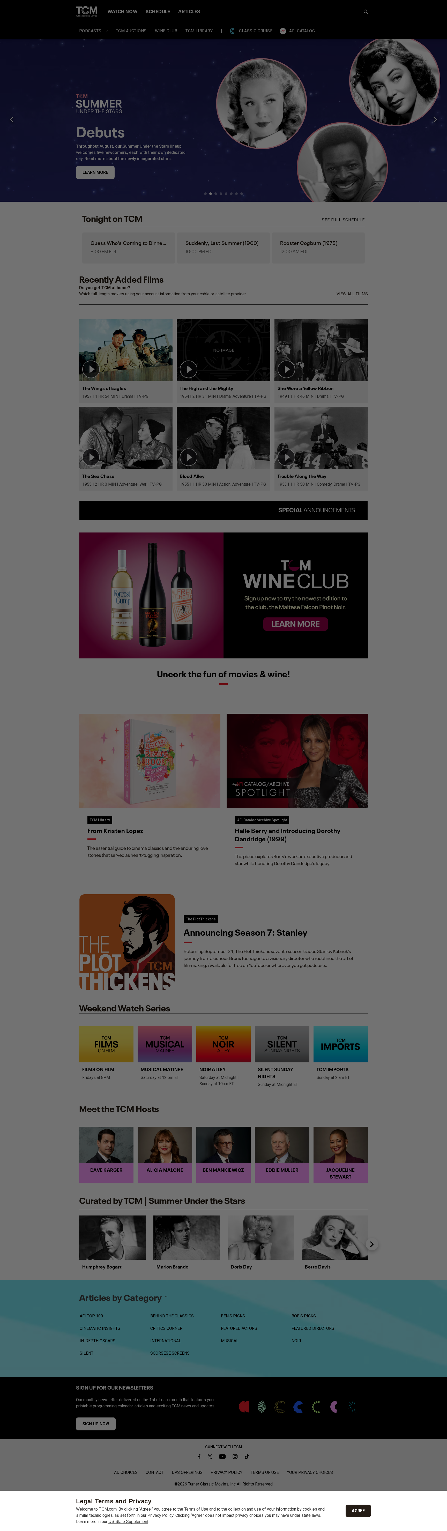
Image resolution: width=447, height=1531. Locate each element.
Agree (358, 1510)
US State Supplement (128, 1521)
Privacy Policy (160, 1515)
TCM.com (108, 1509)
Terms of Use (196, 1509)
